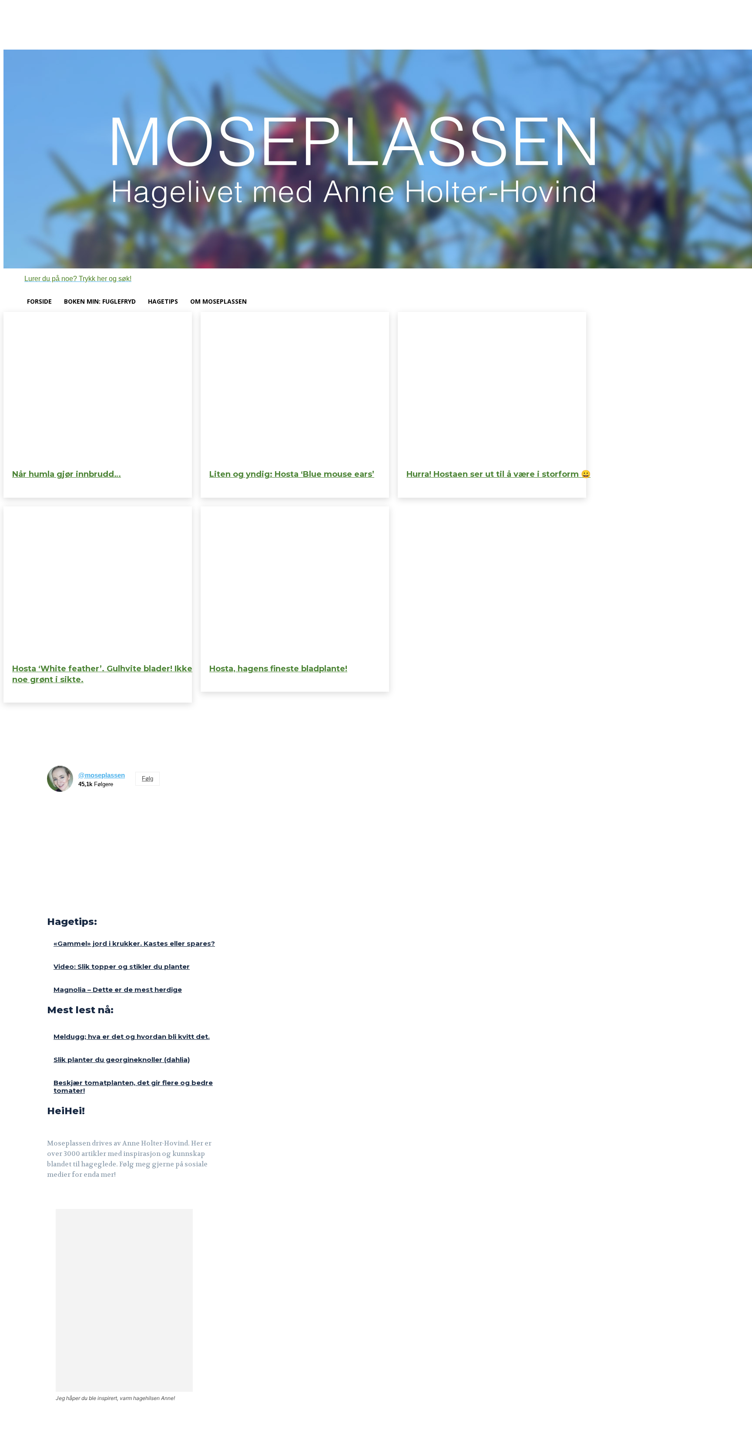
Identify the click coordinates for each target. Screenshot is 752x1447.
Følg (147, 778)
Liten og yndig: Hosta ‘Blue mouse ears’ (291, 474)
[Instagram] (73, 1199)
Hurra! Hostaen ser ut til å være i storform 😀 (498, 474)
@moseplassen (101, 775)
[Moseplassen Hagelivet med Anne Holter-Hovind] (376, 159)
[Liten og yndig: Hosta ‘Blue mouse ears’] (295, 387)
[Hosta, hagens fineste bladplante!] (295, 581)
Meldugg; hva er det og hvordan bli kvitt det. (132, 1036)
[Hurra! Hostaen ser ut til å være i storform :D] (492, 387)
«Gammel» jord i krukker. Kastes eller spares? (134, 943)
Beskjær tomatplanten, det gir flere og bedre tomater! (133, 1087)
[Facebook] (53, 1199)
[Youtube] (94, 1199)
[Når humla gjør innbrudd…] (97, 387)
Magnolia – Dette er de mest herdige (118, 989)
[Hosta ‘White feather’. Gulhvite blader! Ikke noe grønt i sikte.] (97, 581)
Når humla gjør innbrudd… (66, 474)
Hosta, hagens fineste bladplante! (278, 668)
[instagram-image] (61, 813)
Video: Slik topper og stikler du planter (122, 966)
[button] (67, 278)
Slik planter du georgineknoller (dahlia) (122, 1059)
